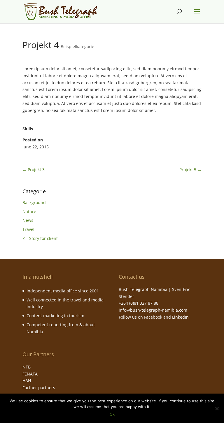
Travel (28, 229)
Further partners (38, 387)
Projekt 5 (190, 169)
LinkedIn (180, 317)
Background (34, 202)
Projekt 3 (33, 169)
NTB (26, 367)
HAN (26, 380)
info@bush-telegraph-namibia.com (153, 310)
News (27, 220)
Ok (112, 414)
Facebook (153, 317)
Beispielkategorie (77, 46)
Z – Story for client (40, 238)
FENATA (30, 374)
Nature (29, 211)
